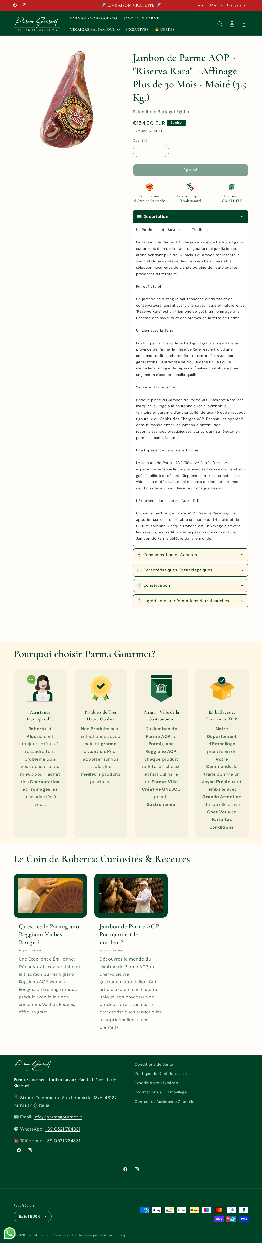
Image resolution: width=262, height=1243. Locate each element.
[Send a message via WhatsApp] (10, 1233)
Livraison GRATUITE (149, 131)
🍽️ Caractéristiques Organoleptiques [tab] (174, 570)
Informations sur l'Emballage (161, 1092)
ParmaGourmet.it (40, 1235)
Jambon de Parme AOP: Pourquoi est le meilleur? (130, 934)
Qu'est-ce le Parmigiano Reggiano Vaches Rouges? (49, 934)
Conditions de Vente (154, 1064)
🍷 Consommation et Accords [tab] (167, 554)
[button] (94, 29)
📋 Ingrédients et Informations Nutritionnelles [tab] (183, 600)
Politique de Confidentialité (161, 1073)
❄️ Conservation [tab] (153, 585)
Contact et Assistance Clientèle (164, 1101)
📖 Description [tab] (153, 216)
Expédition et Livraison (156, 1083)
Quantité (140, 140)
